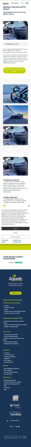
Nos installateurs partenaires (11, 368)
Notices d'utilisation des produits (12, 382)
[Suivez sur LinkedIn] (16, 426)
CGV (20, 438)
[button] (28, 206)
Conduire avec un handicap (11, 303)
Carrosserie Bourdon (17, 49)
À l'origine (6, 353)
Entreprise (6, 350)
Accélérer (6, 305)
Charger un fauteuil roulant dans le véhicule (15, 324)
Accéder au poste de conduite (12, 313)
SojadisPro (7, 358)
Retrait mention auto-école (11, 343)
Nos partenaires (8, 374)
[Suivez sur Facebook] (13, 426)
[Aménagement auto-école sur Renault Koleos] (15, 39)
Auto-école (6, 331)
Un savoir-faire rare (9, 354)
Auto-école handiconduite (11, 336)
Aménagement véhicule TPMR (12, 318)
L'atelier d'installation (9, 356)
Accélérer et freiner (9, 307)
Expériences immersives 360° (11, 384)
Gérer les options (15, 237)
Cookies (25, 438)
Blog (5, 389)
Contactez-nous (15, 293)
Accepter (15, 228)
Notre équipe (7, 360)
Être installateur (8, 370)
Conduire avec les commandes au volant (14, 311)
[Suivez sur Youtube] (19, 426)
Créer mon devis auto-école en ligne (14, 70)
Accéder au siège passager (11, 326)
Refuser (15, 232)
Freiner (6, 309)
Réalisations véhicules (10, 380)
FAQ (5, 385)
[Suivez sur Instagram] (11, 426)
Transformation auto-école (11, 334)
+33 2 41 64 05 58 (14, 420)
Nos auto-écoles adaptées (11, 341)
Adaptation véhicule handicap (12, 300)
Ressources (6, 377)
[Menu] (27, 3)
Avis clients (7, 387)
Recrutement (7, 362)
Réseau (5, 365)
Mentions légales (13, 438)
